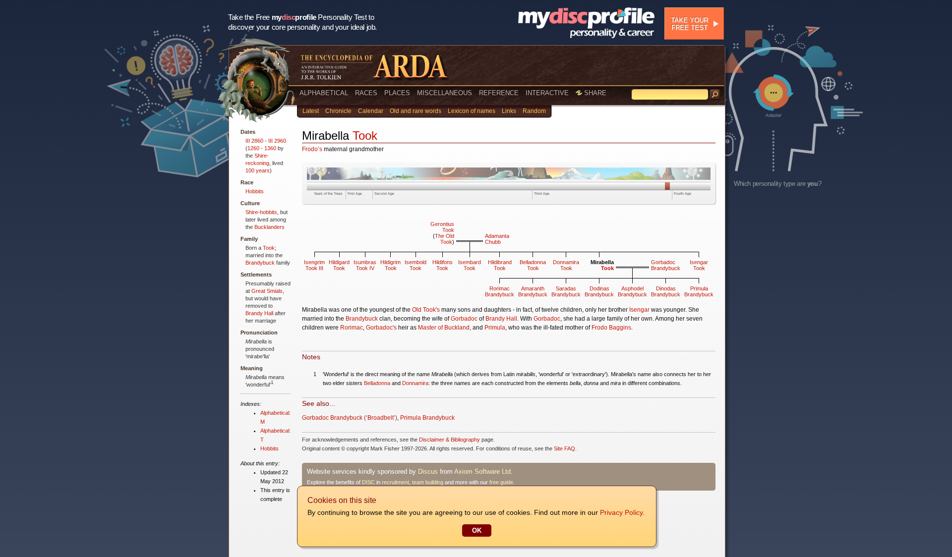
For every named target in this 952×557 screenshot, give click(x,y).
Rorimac (351, 327)
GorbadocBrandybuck (665, 265)
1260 (253, 148)
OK (476, 530)
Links (509, 111)
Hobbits (254, 191)
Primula (494, 327)
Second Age (384, 193)
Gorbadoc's (381, 327)
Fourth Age (682, 193)
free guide (501, 482)
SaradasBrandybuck (566, 291)
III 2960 (277, 141)
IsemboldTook (415, 265)
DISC (368, 482)
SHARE (594, 93)
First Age (355, 193)
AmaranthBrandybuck (532, 291)
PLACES (397, 93)
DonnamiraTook (566, 265)
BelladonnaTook (533, 265)
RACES (366, 93)
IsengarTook (699, 265)
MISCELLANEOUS (444, 93)
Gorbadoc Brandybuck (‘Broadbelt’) (349, 417)
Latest (310, 111)
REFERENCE (499, 93)
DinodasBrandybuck (665, 291)
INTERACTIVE (547, 93)
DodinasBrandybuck (599, 291)
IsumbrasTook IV (365, 265)
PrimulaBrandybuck (699, 291)
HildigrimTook (390, 265)
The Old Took (444, 239)
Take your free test (689, 23)
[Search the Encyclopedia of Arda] (715, 95)
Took (269, 248)
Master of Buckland (444, 327)
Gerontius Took (442, 227)
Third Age (541, 193)
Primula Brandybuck (427, 417)
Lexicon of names (471, 111)
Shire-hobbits (261, 212)
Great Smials (267, 291)
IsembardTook (469, 265)
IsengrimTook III (314, 265)
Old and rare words (415, 111)
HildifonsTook (442, 265)
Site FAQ (564, 448)
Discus (428, 471)
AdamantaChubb (497, 239)
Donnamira (415, 383)
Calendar (370, 111)
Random (534, 111)
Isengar (639, 309)
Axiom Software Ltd (482, 471)
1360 (270, 148)
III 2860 (254, 141)
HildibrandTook (500, 265)
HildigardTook (339, 265)
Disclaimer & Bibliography (449, 440)
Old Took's (426, 309)
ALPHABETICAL (323, 93)
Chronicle (338, 111)
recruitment (395, 482)
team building (427, 482)
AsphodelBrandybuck (632, 291)
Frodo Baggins (611, 327)
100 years (257, 170)
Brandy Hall (259, 313)
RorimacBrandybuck (499, 291)
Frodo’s (312, 149)
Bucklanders (269, 227)
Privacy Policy (621, 512)
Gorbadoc (464, 318)
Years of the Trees (328, 193)
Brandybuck (260, 263)
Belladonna (377, 383)
